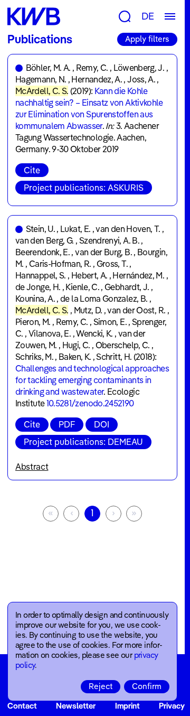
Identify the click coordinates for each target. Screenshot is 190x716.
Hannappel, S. (40, 275)
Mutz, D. (88, 310)
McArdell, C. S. (41, 91)
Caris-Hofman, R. (60, 263)
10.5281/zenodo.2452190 (90, 403)
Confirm (147, 686)
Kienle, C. (82, 287)
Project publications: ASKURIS (84, 187)
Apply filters (147, 39)
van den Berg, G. (44, 240)
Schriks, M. (34, 356)
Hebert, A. (89, 275)
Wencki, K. (94, 333)
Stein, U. (40, 229)
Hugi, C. (76, 345)
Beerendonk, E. (42, 252)
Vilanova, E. (49, 333)
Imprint (127, 706)
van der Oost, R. (136, 310)
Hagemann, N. (40, 79)
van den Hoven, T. (128, 229)
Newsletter (76, 706)
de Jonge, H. (37, 287)
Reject (100, 686)
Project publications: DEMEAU (83, 441)
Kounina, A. (35, 298)
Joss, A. (141, 79)
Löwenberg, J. (139, 67)
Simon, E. (110, 322)
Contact (22, 706)
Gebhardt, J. (126, 287)
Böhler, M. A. (48, 67)
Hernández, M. (138, 275)
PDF (67, 424)
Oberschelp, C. (123, 345)
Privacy (172, 706)
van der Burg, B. (103, 252)
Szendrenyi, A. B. (109, 240)
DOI (101, 424)
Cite (32, 170)
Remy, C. (92, 67)
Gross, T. (112, 263)
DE (147, 16)
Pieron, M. (33, 322)
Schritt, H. (113, 356)
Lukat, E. (75, 229)
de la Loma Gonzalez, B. (103, 298)
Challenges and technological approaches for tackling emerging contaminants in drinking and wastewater (92, 380)
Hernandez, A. (96, 79)
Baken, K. (75, 356)
